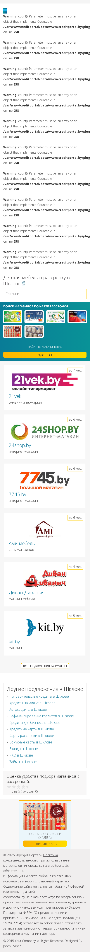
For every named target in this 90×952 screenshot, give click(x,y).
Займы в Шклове (23, 761)
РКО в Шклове (21, 755)
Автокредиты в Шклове (28, 709)
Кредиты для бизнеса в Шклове (34, 722)
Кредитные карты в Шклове (31, 729)
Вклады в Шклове (23, 748)
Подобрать (45, 355)
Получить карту (45, 844)
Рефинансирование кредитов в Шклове (41, 716)
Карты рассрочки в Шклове (31, 735)
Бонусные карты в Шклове (30, 742)
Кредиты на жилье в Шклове (32, 702)
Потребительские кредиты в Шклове (39, 696)
